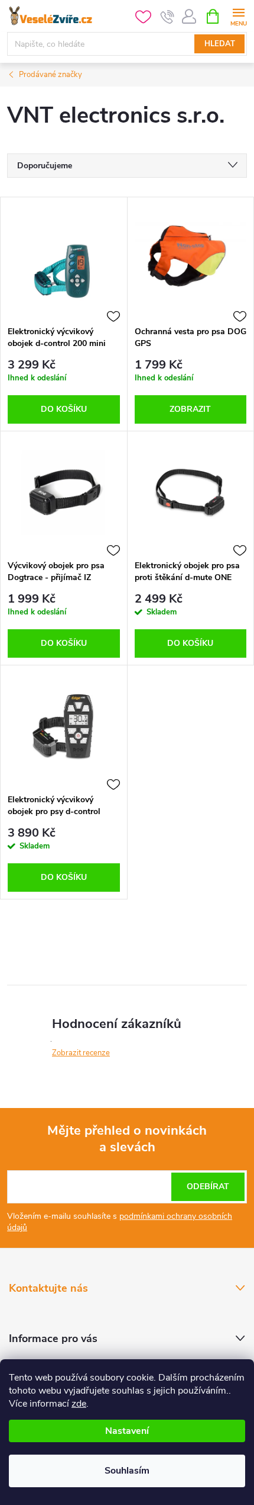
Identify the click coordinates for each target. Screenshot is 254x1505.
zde (78, 1403)
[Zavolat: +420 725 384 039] (167, 16)
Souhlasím (127, 1470)
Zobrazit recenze (81, 1053)
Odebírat (208, 1186)
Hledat (219, 44)
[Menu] (238, 15)
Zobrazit (190, 409)
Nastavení (127, 1430)
